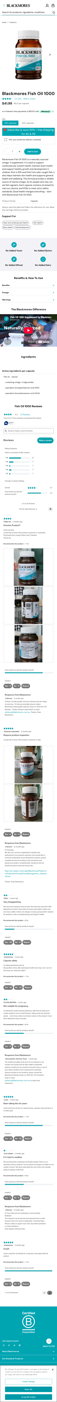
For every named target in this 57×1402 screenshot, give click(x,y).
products (13, 22)
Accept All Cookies (28, 1397)
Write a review (29, 99)
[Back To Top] (49, 1341)
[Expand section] (53, 1351)
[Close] (53, 1370)
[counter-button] (5, 151)
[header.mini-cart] (53, 6)
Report (26, 686)
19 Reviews (26, 414)
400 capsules (28, 123)
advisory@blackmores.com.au (17, 712)
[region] (28, 1383)
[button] (49, 1293)
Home (4, 22)
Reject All (28, 1389)
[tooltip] (9, 423)
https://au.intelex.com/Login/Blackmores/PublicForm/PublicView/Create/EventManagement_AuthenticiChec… (26, 873)
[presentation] (28, 567)
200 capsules (10, 123)
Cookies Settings (28, 1382)
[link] (9, 414)
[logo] (23, 5)
